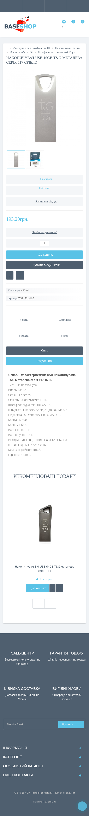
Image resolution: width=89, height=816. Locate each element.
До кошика (38, 588)
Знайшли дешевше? (44, 232)
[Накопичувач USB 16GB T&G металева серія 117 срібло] (44, 107)
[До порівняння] (59, 588)
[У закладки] (52, 588)
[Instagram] (48, 737)
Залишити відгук (46, 201)
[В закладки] (9, 275)
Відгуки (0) (44, 360)
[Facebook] (41, 737)
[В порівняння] (20, 275)
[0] (63, 25)
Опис (44, 350)
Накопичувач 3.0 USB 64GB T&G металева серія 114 (44, 569)
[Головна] (7, 48)
